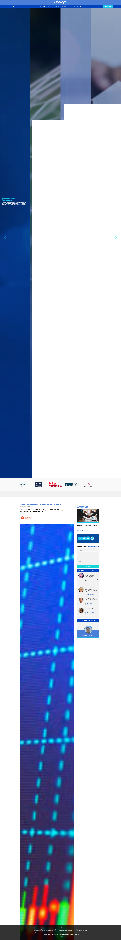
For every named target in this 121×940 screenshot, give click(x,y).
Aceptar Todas (61, 936)
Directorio (63, 6)
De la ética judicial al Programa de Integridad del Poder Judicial (91, 600)
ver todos (94, 570)
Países (69, 6)
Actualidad (41, 6)
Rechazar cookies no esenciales (80, 932)
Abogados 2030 (50, 6)
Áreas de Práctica (77, 6)
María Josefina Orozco (87, 635)
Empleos (57, 6)
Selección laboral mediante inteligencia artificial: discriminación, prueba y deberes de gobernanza (91, 589)
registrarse (108, 6)
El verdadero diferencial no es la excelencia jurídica (91, 609)
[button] (10, 6)
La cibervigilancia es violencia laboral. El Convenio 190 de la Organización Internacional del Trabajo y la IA (91, 577)
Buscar (88, 566)
